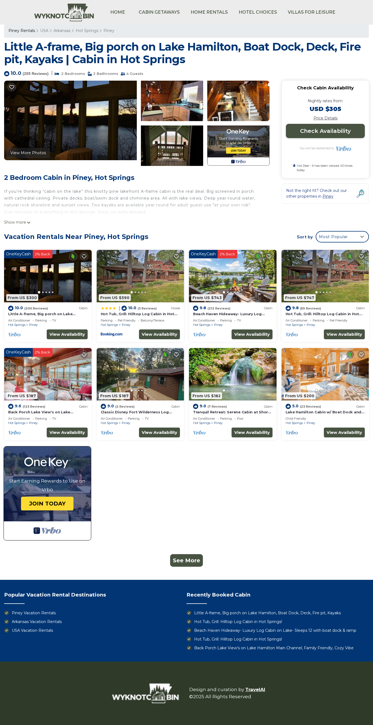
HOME (117, 12)
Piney (108, 30)
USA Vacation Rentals (32, 630)
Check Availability (325, 131)
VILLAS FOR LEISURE (311, 12)
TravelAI (255, 689)
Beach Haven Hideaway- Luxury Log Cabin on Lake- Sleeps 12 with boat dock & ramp (275, 630)
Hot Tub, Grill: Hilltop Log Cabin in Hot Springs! (238, 621)
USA (44, 30)
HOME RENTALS (209, 12)
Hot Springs (87, 30)
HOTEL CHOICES (258, 12)
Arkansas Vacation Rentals (37, 621)
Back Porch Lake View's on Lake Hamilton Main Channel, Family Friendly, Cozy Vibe (274, 647)
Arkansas (62, 30)
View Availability (67, 334)
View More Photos (28, 152)
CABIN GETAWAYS (159, 12)
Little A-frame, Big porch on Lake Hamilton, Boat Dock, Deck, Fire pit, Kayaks (267, 612)
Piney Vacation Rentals (34, 612)
